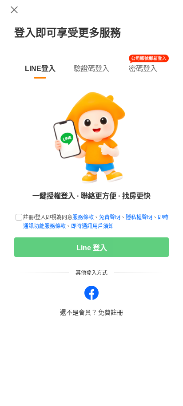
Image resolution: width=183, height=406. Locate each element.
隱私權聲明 (139, 217)
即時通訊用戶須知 (92, 226)
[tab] (40, 67)
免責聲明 (109, 217)
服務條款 (83, 217)
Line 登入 (91, 248)
